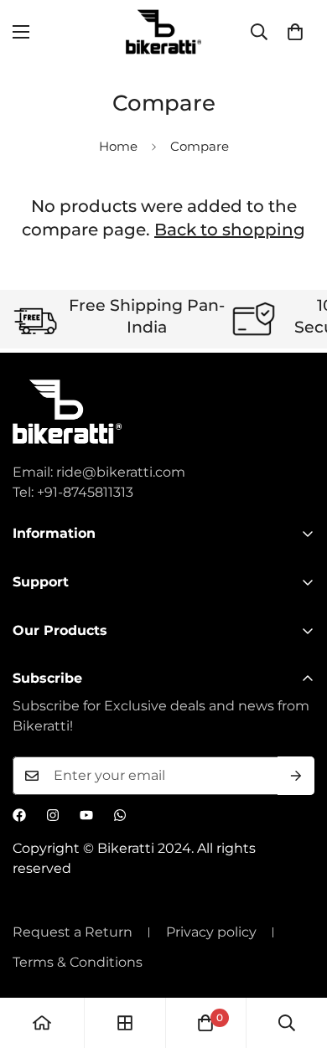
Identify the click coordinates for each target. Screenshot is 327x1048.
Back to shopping (229, 229)
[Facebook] (19, 815)
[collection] (125, 1022)
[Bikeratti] (163, 32)
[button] (295, 32)
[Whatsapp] (120, 815)
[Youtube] (86, 815)
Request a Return (72, 932)
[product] (42, 1023)
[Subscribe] (296, 775)
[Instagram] (53, 815)
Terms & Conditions (78, 962)
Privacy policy (211, 932)
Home (118, 146)
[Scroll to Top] (297, 959)
